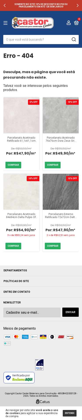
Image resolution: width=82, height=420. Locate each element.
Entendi (69, 413)
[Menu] (6, 23)
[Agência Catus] (43, 401)
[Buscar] (73, 39)
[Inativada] (39, 365)
